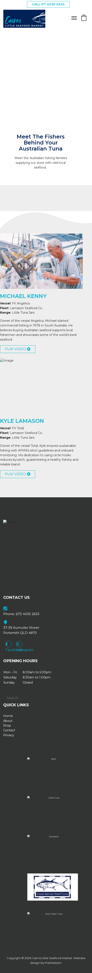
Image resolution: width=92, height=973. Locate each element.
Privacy (8, 735)
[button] (84, 18)
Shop (7, 725)
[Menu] (74, 18)
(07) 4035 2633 (27, 614)
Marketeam (53, 962)
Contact (9, 730)
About (7, 721)
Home (8, 716)
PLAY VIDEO (16, 349)
